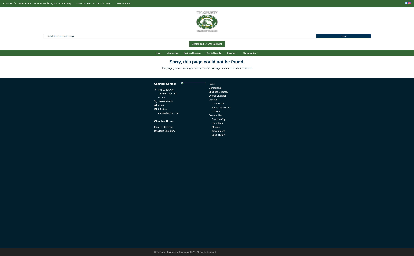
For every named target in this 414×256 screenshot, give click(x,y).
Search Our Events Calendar (207, 44)
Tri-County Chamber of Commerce (173, 252)
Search (343, 36)
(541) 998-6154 (123, 3)
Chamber (213, 99)
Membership (215, 88)
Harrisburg (217, 123)
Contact (216, 111)
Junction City (218, 119)
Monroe (216, 127)
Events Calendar (217, 95)
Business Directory (218, 92)
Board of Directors (221, 107)
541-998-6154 (165, 101)
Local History (218, 135)
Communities (215, 115)
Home (212, 84)
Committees (218, 103)
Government (218, 131)
